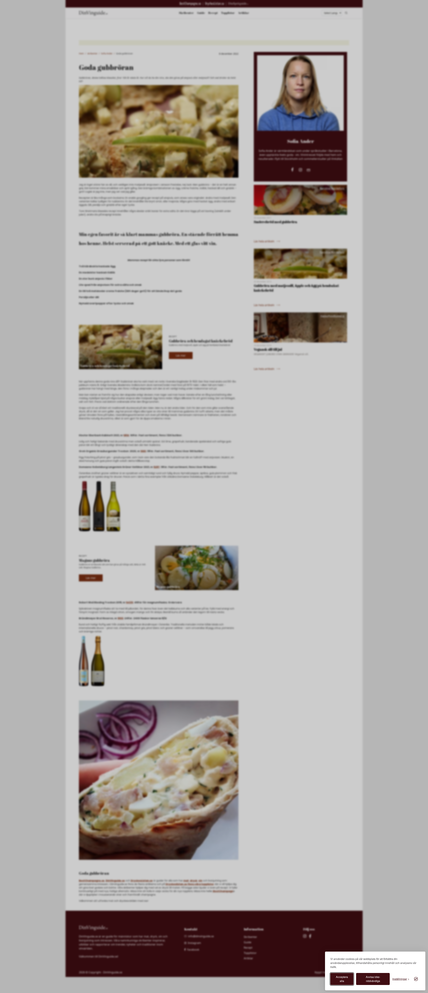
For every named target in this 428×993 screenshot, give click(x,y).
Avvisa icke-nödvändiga (373, 979)
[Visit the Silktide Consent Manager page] (416, 979)
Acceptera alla (342, 979)
